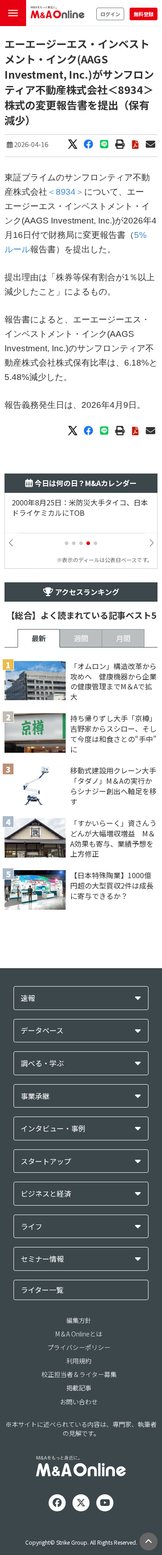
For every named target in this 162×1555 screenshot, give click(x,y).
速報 (28, 998)
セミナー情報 (42, 1259)
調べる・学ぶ (42, 1063)
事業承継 (35, 1096)
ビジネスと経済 (46, 1194)
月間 (123, 638)
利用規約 (78, 1360)
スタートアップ (46, 1161)
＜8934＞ (65, 192)
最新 (39, 638)
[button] (66, 543)
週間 (81, 638)
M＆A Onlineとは (78, 1333)
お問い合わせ (79, 1401)
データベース (42, 1030)
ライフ (31, 1226)
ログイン (110, 14)
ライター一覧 (42, 1289)
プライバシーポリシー (78, 1347)
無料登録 (143, 14)
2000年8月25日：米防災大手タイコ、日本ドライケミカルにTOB (80, 507)
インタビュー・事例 (53, 1128)
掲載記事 (78, 1387)
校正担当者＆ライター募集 (79, 1374)
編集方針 (78, 1320)
